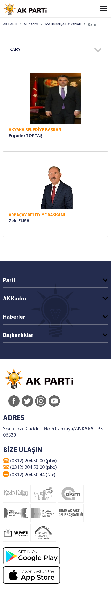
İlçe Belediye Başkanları (63, 25)
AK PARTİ (10, 25)
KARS (15, 50)
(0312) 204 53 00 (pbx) (33, 467)
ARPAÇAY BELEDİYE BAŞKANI (37, 215)
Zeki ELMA (19, 221)
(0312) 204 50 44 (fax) (32, 475)
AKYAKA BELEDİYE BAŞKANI (36, 130)
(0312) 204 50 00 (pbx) (33, 461)
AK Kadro (30, 25)
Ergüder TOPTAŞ (25, 136)
